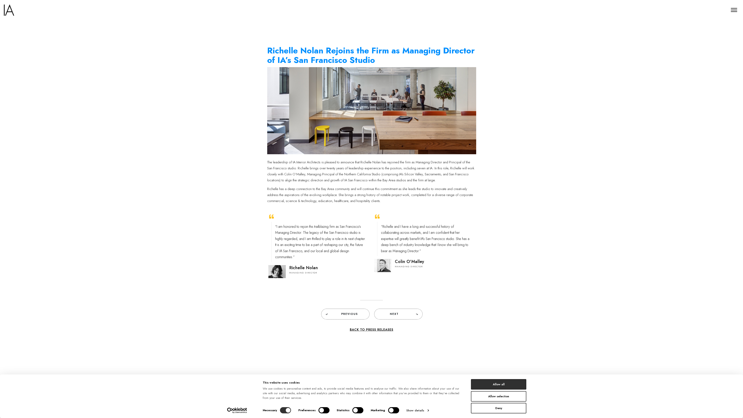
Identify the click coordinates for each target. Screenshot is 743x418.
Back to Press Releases (371, 329)
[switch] (324, 410)
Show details (415, 410)
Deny (498, 408)
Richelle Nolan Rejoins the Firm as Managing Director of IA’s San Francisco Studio (371, 55)
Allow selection (498, 396)
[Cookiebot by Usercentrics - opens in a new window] (237, 410)
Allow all (499, 384)
